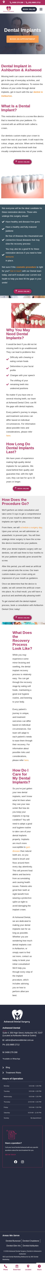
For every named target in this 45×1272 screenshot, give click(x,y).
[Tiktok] (29, 1162)
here (26, 760)
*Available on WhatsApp (11, 1059)
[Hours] (39, 1266)
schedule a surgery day (31, 527)
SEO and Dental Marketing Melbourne (15, 1257)
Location (28, 1270)
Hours (39, 1270)
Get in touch (16, 271)
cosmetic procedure (26, 267)
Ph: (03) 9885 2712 (11, 1045)
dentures (10, 257)
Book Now (16, 1270)
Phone (5, 1270)
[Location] (28, 1266)
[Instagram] (22, 1162)
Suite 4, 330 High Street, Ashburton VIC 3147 (22, 1033)
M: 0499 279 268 (9, 1052)
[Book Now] (16, 1266)
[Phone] (5, 1266)
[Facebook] (15, 1162)
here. (8, 435)
